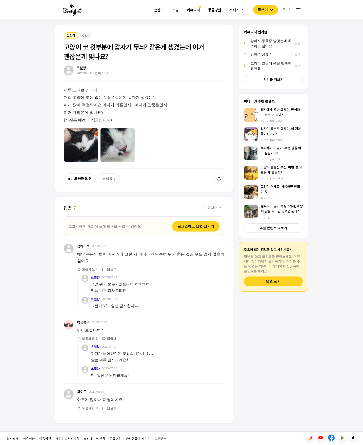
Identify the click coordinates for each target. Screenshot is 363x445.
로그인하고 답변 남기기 (196, 226)
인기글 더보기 (273, 79)
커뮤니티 (193, 10)
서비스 (234, 10)
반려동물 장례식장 (138, 438)
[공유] (219, 178)
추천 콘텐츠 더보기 (273, 228)
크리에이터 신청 (94, 438)
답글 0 (111, 408)
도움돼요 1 (90, 269)
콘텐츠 (159, 10)
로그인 (286, 9)
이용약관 (45, 438)
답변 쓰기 (273, 281)
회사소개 (13, 438)
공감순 (212, 208)
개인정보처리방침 (67, 438)
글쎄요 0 (109, 178)
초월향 (95, 277)
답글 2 (111, 269)
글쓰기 (263, 10)
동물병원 (214, 10)
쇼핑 (175, 10)
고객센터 (161, 438)
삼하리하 (83, 246)
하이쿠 (82, 391)
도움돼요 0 (82, 178)
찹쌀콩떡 (83, 322)
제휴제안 (29, 438)
